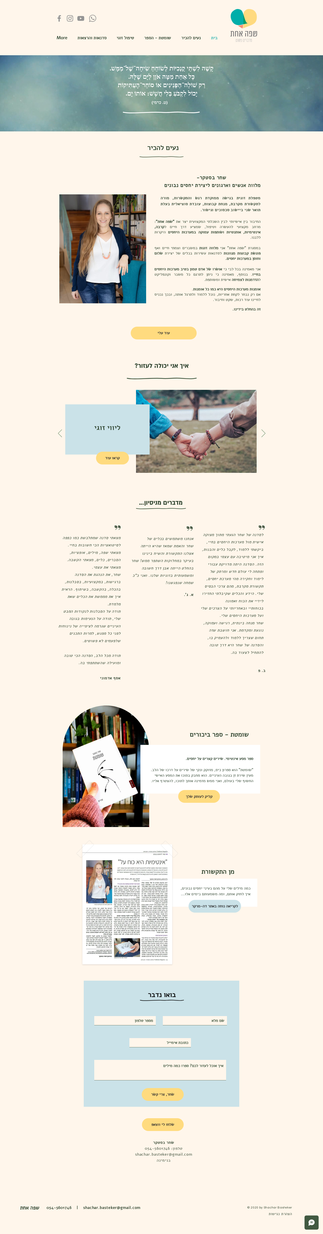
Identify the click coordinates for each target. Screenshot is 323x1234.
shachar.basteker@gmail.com (163, 1154)
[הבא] (263, 433)
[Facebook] (59, 18)
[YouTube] (80, 18)
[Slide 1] (162, 825)
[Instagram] (70, 18)
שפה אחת (29, 1207)
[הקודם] (60, 433)
